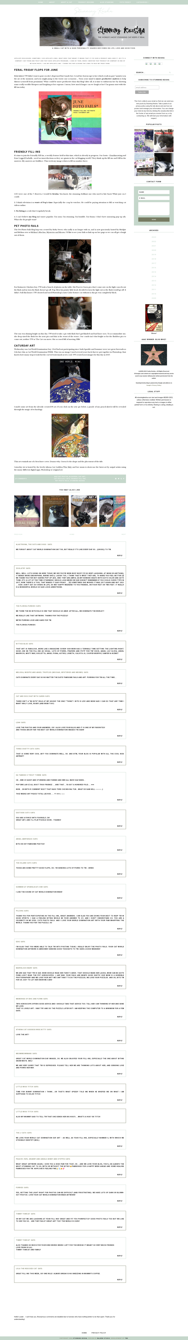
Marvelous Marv (24, 968)
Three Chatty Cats (25, 749)
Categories (142, 2)
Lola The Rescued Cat (26, 1268)
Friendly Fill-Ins (78, 478)
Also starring (107, 2)
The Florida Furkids (26, 606)
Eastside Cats (23, 813)
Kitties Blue (22, 644)
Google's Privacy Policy (153, 385)
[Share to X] (118, 479)
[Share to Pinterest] (123, 479)
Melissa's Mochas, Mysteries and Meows (48, 232)
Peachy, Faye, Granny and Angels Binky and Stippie (40, 1159)
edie (18, 942)
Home (40, 2)
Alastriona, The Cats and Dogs (31, 544)
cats (68, 478)
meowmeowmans (24, 1053)
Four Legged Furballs (23, 158)
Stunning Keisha (77, 481)
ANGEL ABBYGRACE (24, 839)
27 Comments (21, 478)
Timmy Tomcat (23, 1214)
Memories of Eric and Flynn (29, 999)
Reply (120, 555)
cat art (81, 476)
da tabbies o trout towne (28, 775)
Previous (18, 534)
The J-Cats (21, 1133)
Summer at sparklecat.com (29, 887)
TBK (126, 1338)
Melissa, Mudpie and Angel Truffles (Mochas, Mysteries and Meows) (49, 672)
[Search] (170, 72)
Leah (18, 722)
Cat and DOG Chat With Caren (30, 696)
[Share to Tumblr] (121, 479)
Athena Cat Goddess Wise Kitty (58, 467)
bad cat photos (61, 476)
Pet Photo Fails (62, 481)
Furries (19, 1187)
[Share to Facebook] (115, 479)
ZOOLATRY (20, 568)
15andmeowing (115, 155)
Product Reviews (86, 2)
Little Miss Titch (24, 1087)
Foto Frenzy (125, 2)
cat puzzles (59, 478)
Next (124, 534)
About (52, 2)
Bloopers (73, 476)
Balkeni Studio (103, 1338)
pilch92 (20, 911)
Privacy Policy (99, 1333)
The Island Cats (24, 863)
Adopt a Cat (66, 2)
